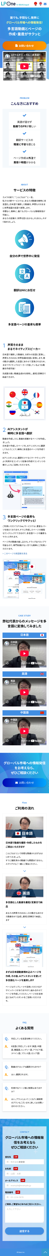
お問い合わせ (45, 4)
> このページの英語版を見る (15, 553)
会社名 (8, 1156)
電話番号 (9, 1192)
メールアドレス (11, 1180)
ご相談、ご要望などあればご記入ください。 (23, 1204)
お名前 (8, 1168)
